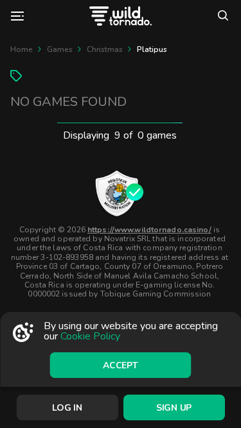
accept (120, 365)
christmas (105, 49)
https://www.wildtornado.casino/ (149, 230)
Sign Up (174, 408)
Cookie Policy (90, 336)
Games (60, 49)
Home (21, 49)
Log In (67, 408)
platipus (152, 49)
